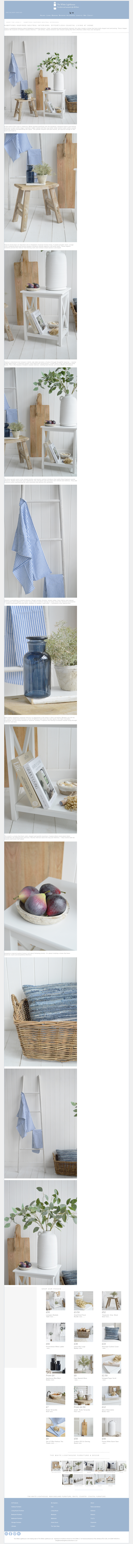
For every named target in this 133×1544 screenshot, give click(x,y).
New (85, 15)
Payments (93, 1522)
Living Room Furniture (17, 1510)
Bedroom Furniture (16, 1514)
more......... (82, 1316)
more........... (106, 1348)
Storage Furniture (16, 1522)
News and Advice (95, 1507)
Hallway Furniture (16, 1507)
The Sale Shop (55, 1526)
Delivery (93, 1510)
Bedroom (55, 15)
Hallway (43, 15)
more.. (53, 1380)
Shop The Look (13, 22)
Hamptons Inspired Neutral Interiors (41, 22)
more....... (52, 1316)
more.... (81, 1348)
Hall (52, 1507)
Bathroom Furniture (16, 1518)
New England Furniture (60, 1496)
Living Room (54, 1510)
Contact (90, 15)
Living (49, 15)
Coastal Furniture (96, 1496)
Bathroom (63, 15)
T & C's (93, 1518)
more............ (78, 1380)
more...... (108, 1316)
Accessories (71, 15)
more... (104, 1380)
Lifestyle (80, 15)
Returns (93, 1514)
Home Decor (54, 1522)
